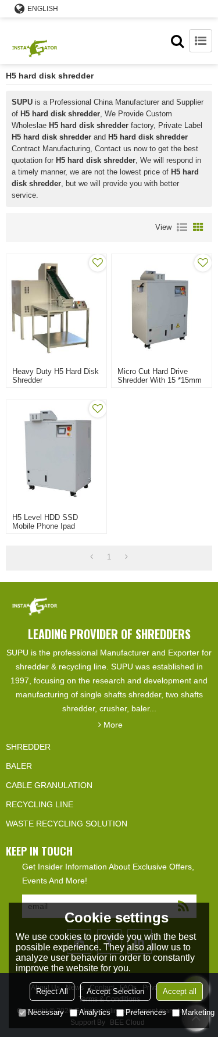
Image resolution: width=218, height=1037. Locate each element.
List (182, 227)
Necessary (46, 1012)
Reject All (52, 991)
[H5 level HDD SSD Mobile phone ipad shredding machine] (56, 453)
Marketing (198, 1012)
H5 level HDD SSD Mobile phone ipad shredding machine (45, 526)
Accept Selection (115, 991)
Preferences (146, 1012)
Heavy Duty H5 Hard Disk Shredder (55, 375)
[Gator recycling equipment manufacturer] (35, 40)
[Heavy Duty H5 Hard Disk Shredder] (56, 307)
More (113, 724)
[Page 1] (91, 557)
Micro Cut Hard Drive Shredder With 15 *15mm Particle (159, 380)
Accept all (179, 991)
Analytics (94, 1012)
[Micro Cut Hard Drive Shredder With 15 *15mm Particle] (162, 307)
